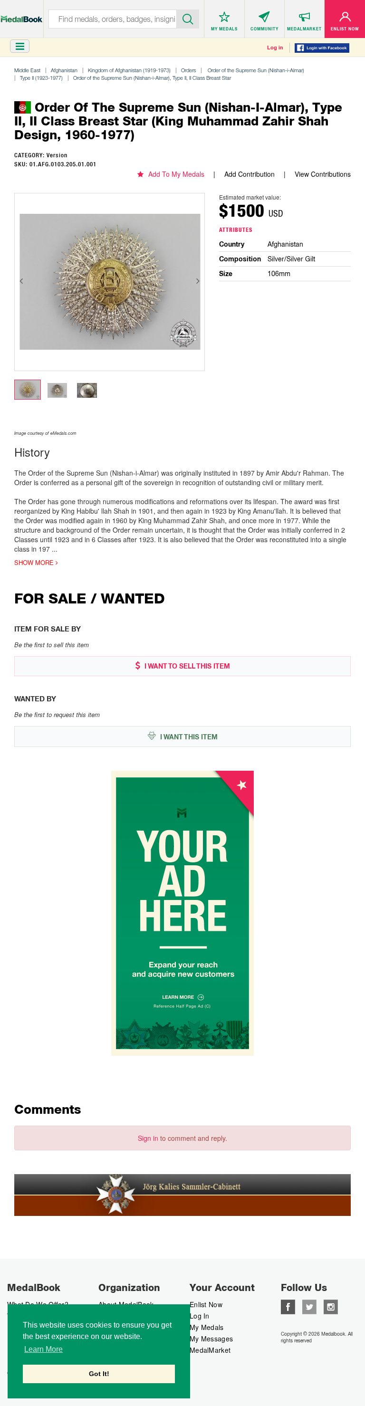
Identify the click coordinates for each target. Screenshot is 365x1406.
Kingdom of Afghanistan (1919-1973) (129, 70)
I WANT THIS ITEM (188, 737)
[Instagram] (331, 1305)
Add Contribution (249, 174)
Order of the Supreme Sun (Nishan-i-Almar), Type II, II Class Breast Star (152, 78)
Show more (35, 562)
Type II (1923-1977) (41, 78)
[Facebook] (288, 1305)
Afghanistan (64, 70)
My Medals (207, 1327)
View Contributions (323, 174)
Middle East (27, 70)
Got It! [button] (99, 1373)
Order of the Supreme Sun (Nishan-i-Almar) (255, 70)
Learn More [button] (43, 1349)
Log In (200, 1315)
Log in (275, 47)
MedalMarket (210, 1350)
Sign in (148, 1138)
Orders (188, 70)
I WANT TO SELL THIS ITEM (186, 666)
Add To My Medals (176, 174)
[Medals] (21, 14)
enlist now (206, 1304)
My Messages (211, 1338)
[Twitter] (309, 1305)
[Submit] (188, 18)
